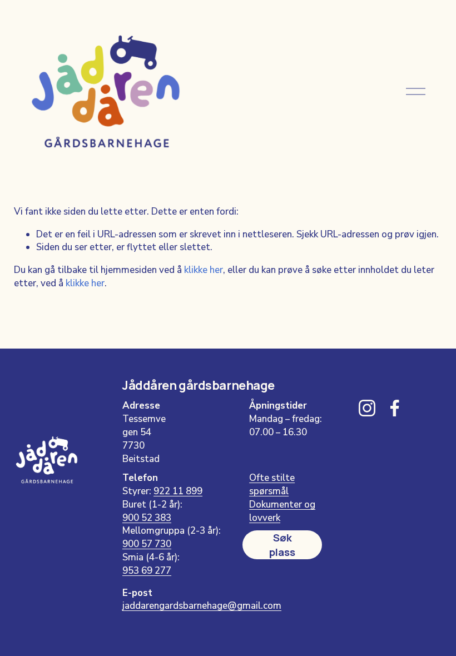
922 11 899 (177, 491)
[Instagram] (367, 408)
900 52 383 (146, 517)
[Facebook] (395, 408)
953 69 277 (146, 570)
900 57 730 (146, 544)
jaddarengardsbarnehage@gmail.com (201, 605)
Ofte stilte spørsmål (272, 484)
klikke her (203, 270)
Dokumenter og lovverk (282, 511)
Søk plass (282, 544)
